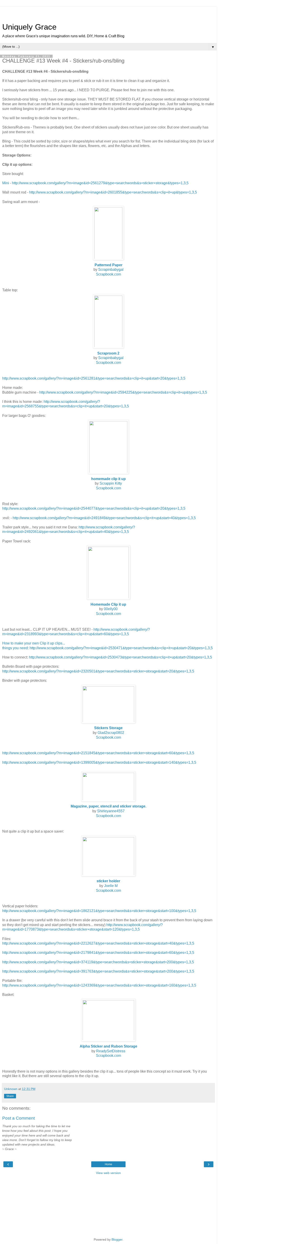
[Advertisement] (108, 12)
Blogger (117, 1239)
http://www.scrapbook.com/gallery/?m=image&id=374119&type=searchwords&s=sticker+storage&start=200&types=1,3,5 (98, 962)
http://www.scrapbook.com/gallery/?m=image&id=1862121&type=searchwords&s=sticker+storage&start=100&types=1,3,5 (99, 911)
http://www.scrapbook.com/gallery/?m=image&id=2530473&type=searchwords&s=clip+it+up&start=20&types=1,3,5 (120, 657)
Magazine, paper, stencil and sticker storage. (108, 806)
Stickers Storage (108, 728)
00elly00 (111, 609)
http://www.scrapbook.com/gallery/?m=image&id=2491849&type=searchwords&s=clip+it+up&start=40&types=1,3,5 (104, 518)
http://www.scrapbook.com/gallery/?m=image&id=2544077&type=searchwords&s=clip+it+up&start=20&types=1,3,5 (93, 508)
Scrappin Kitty (111, 483)
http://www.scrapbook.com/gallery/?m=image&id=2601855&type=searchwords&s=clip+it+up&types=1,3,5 (113, 192)
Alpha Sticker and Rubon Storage (108, 1046)
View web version (108, 1173)
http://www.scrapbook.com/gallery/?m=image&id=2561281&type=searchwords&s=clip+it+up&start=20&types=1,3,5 (93, 378)
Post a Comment (18, 1118)
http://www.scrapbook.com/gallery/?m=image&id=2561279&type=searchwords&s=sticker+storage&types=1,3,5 (100, 183)
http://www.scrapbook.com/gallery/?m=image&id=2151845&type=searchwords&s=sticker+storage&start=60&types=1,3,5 (98, 753)
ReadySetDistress (110, 1051)
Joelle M (111, 886)
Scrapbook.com (108, 274)
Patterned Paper (108, 265)
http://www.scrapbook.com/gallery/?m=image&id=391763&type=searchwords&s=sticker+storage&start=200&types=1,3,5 (98, 971)
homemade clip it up (108, 479)
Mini (5, 183)
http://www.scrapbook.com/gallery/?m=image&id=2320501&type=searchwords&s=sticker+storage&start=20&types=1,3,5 (98, 671)
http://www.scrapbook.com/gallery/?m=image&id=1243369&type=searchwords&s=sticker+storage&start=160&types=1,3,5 (99, 985)
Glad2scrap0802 (111, 733)
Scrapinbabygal (111, 269)
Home (108, 1164)
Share (10, 1096)
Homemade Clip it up (108, 604)
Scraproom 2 (108, 353)
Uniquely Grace (29, 27)
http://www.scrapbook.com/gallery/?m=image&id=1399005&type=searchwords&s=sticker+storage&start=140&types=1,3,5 (99, 762)
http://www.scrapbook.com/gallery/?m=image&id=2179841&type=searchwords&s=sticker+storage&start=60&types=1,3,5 (98, 953)
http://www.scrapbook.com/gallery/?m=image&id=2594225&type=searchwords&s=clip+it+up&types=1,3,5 (123, 392)
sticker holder (108, 881)
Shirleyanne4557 (111, 811)
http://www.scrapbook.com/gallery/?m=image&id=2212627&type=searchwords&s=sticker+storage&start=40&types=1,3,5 (98, 943)
